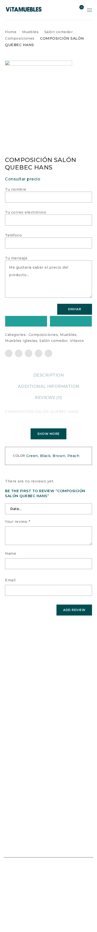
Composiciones (20, 38)
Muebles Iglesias (21, 340)
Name (10, 553)
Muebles (30, 32)
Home (10, 32)
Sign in (70, 10)
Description (48, 375)
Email (10, 580)
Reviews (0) (48, 397)
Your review (17, 521)
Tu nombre (15, 189)
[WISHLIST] (26, 321)
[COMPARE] (71, 321)
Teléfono (13, 235)
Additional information (48, 386)
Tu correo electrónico (26, 212)
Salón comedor (58, 32)
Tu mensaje (16, 258)
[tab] (48, 375)
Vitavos (77, 340)
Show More (48, 434)
